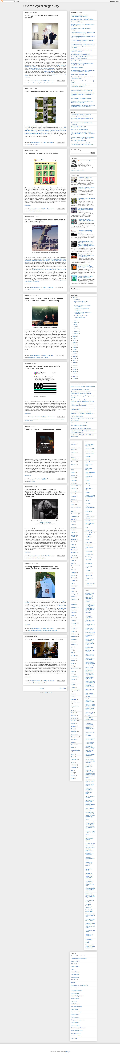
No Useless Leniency (76, 1006)
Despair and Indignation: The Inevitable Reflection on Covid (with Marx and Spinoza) (82, 400)
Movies (38, 144)
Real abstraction (75, 702)
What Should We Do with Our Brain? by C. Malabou (90, 946)
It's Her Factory (75, 972)
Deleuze (73, 532)
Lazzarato (34, 558)
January (76, 333)
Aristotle (73, 467)
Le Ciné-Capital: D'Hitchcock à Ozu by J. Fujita (90, 761)
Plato (72, 682)
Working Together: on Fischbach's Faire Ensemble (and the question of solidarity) (42, 568)
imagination (74, 607)
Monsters (73, 655)
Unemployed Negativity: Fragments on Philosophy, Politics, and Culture (81, 115)
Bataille (73, 477)
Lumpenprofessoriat (76, 990)
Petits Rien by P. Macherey (89, 809)
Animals (30, 144)
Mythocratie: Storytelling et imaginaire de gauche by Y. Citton (88, 790)
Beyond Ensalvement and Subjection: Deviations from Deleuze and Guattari (81, 392)
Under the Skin (89, 573)
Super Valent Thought (76, 1030)
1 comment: (50, 287)
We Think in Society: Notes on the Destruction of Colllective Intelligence (85, 210)
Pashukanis (74, 676)
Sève (72, 710)
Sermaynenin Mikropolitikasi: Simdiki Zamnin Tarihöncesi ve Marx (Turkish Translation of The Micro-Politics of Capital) (82, 139)
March (76, 329)
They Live (88, 570)
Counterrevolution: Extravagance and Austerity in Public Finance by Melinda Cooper (90, 684)
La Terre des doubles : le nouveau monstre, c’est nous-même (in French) (82, 41)
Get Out (87, 483)
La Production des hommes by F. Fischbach (90, 756)
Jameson (30, 683)
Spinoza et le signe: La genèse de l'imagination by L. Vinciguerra (90, 895)
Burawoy (35, 83)
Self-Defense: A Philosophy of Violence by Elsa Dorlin (89, 883)
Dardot (73, 521)
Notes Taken (74, 1009)
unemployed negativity (85, 160)
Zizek (72, 778)
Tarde (72, 728)
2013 (74, 362)
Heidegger (74, 594)
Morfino (73, 658)
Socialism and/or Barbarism (78, 1028)
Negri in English (75, 998)
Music (72, 663)
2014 (74, 360)
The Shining (88, 557)
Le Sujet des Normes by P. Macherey (88, 766)
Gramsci (73, 578)
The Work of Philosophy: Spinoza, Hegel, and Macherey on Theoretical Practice (86, 221)
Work (53, 83)
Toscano (73, 744)
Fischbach (39, 630)
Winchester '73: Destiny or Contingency (81, 428)
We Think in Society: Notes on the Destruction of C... (83, 313)
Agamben (73, 452)
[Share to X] (61, 81)
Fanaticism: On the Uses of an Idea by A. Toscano (90, 714)
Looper (87, 514)
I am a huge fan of (29, 126)
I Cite (72, 969)
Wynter (73, 775)
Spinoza (49, 83)
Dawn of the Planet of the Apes (90, 473)
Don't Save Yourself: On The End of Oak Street (44, 92)
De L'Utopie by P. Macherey (89, 690)
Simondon (73, 718)
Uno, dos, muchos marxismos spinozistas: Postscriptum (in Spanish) (82, 101)
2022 (74, 343)
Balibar (30, 357)
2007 (74, 376)
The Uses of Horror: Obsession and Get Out (43, 429)
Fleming (73, 555)
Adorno (73, 449)
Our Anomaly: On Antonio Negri (79, 74)
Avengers (87, 456)
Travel (72, 754)
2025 (74, 336)
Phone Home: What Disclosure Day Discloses (44, 639)
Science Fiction (43, 683)
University (73, 759)
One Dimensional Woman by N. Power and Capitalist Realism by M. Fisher (90, 803)
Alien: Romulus (89, 451)
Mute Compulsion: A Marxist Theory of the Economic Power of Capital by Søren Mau (90, 782)
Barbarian (88, 459)
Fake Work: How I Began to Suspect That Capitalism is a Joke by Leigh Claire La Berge (90, 707)
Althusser (30, 630)
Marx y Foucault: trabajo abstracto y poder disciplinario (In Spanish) (82, 64)
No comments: (51, 80)
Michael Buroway (51, 74)
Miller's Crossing (89, 520)
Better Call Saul (75, 485)
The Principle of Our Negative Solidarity (81, 98)
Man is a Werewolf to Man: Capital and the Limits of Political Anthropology (82, 57)
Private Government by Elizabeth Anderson (89, 839)
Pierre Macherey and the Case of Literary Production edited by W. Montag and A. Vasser (90, 816)
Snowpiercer (88, 544)
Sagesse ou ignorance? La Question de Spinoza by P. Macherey (89, 876)
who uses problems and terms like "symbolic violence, (42, 68)
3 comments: (50, 355)
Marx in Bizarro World (76, 60)
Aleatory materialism (74, 458)
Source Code (88, 551)
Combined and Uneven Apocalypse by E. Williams (89, 649)
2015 (74, 358)
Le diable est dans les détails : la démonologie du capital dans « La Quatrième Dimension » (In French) (83, 46)
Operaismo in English (76, 1012)
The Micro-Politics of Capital (78, 126)
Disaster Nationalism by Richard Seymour (89, 700)
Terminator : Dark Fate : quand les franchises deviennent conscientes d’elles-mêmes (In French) (83, 94)
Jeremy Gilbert (75, 974)
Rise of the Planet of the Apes (90, 533)
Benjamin (73, 480)
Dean (72, 524)
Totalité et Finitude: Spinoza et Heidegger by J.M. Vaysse (90, 925)
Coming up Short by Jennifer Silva (89, 654)
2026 (74, 297)
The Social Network (88, 560)
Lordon (30, 211)
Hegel (33, 357)
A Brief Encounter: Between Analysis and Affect (83, 386)
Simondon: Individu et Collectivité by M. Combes (90, 890)
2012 (74, 365)
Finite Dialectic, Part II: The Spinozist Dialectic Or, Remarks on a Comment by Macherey (44, 299)
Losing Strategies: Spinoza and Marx (80, 54)
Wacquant (73, 767)
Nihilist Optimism (75, 1004)
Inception (87, 492)
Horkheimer (74, 599)
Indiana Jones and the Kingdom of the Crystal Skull (90, 497)
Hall (72, 583)
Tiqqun (73, 742)
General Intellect (75, 565)
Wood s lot (74, 1038)
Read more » (28, 77)
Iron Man (87, 500)
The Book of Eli (89, 554)
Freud (72, 560)
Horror (34, 144)
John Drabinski (75, 977)
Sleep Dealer (88, 542)
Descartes (35, 289)
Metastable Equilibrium (77, 996)
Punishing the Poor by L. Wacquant (90, 844)
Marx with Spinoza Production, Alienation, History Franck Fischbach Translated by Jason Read (83, 133)
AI (71, 455)
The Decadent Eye (76, 1033)
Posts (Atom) (48, 692)
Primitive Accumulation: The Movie (80, 422)
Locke (44, 630)
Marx (40, 289)
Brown (72, 493)
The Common (74, 736)
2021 (74, 345)
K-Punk (73, 982)
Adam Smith (31, 419)
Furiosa (87, 480)
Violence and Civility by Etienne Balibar (90, 941)
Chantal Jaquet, (35, 69)
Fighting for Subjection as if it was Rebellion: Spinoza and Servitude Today (82, 404)
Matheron (73, 644)
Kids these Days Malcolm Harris (89, 742)
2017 (74, 354)
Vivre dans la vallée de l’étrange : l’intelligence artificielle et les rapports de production (83, 105)
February (76, 331)
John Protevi (74, 980)
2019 (74, 349)
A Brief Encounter (89, 448)
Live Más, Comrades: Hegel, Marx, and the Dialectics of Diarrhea (42, 367)
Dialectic (73, 541)
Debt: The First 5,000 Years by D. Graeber (90, 695)
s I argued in (61, 608)
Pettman (73, 679)
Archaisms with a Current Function (80, 389)
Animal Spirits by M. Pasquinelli (89, 629)
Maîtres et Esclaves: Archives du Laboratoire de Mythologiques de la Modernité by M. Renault (90, 774)
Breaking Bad (74, 491)
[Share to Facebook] (63, 81)
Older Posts (62, 688)
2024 (74, 338)
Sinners (87, 539)
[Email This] (58, 81)
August (76, 299)
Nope (86, 527)
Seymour (73, 715)
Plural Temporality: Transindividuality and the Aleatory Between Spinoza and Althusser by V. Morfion (90, 825)
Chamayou (74, 501)
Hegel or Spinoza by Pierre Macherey (89, 734)
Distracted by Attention (77, 21)
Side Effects (88, 537)
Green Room (88, 485)
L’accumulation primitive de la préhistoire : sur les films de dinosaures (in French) (83, 33)
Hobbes (73, 596)
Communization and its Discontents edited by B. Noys (90, 664)
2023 (74, 340)
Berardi (73, 483)
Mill (72, 650)
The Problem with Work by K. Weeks (90, 920)
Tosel (72, 747)
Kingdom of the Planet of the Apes (90, 506)
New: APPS (74, 1001)
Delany (73, 529)
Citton (29, 558)
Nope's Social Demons (77, 67)
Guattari (73, 580)
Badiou (73, 472)
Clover (73, 511)
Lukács (73, 631)
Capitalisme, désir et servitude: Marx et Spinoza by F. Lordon (90, 634)
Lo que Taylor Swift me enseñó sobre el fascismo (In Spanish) (81, 50)
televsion (73, 734)
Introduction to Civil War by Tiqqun (90, 738)
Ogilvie (73, 671)
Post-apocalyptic (75, 690)
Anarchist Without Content (78, 956)
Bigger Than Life (89, 461)
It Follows (36, 126)
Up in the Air (88, 575)
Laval (72, 620)
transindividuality (29, 420)
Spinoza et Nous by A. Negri (89, 901)
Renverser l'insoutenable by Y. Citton (90, 859)
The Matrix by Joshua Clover (89, 910)
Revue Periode (75, 1025)
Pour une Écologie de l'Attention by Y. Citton (90, 833)
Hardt (72, 588)
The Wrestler (88, 563)
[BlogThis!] (59, 81)
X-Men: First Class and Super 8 (90, 584)
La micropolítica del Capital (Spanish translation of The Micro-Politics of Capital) (82, 143)
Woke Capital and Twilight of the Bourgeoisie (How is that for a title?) (82, 431)
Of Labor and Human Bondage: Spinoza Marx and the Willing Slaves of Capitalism (83, 70)
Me (38, 83)
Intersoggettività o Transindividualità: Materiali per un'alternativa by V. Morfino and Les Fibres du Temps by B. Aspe (90, 608)
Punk (72, 694)
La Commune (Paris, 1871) (88, 510)
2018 (74, 351)
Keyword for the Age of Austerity (79, 985)
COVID (73, 519)
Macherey (38, 357)
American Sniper (89, 453)
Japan (72, 615)
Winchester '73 (89, 578)
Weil (72, 770)
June (75, 322)
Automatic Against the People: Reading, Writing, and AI (85, 276)
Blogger (68, 1051)
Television (73, 731)
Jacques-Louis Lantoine (49, 71)
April (75, 326)
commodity (74, 516)
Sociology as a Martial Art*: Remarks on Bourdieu (85, 178)
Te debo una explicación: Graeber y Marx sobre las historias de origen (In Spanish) (81, 89)
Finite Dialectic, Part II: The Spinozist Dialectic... (81, 316)
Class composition (76, 507)
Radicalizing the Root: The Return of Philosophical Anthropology (80, 85)
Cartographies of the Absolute (79, 958)
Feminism (73, 550)
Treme (73, 756)
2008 (74, 374)
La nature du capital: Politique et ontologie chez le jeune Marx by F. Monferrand (90, 749)
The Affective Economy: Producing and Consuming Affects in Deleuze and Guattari (86, 266)
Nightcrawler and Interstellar (89, 524)
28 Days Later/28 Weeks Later (89, 445)
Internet (73, 610)
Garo (72, 563)
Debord (73, 527)
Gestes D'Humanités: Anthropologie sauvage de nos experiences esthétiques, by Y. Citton (90, 726)
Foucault (73, 558)
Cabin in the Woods (88, 469)
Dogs (72, 544)
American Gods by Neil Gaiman (90, 625)
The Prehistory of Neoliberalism (79, 425)
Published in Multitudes (45, 522)
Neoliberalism (74, 668)
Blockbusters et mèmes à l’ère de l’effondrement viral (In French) (79, 15)
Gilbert (73, 570)
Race (45, 83)
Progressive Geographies (77, 1020)
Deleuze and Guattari (44, 419)
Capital (73, 499)
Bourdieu (30, 83)
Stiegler (73, 726)
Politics (42, 83)
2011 (74, 367)
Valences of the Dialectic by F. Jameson (89, 936)
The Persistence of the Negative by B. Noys (90, 915)
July (75, 320)
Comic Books (74, 513)
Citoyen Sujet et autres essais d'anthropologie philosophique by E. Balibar (89, 642)
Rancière (73, 699)
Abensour (73, 444)
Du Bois (73, 547)
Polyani (73, 687)
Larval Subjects (75, 988)
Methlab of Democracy (77, 416)
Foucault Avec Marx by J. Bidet (89, 718)
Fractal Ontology (75, 966)
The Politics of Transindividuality (79, 129)
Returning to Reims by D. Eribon (88, 869)
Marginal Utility (75, 993)
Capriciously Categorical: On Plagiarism (41, 153)
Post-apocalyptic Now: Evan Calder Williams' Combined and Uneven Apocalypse (86, 255)
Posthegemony (75, 1017)
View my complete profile (77, 170)
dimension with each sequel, (31, 133)
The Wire (73, 739)
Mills (33, 211)
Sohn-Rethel (74, 720)
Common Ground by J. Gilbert (89, 659)
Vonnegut (73, 765)
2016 (74, 356)
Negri (72, 666)
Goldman (73, 572)
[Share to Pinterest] (64, 81)
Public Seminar (75, 1022)
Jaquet (73, 618)
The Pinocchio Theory (77, 1036)
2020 (74, 347)
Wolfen (87, 581)
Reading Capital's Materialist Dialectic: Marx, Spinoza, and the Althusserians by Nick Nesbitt (90, 851)
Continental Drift (75, 961)
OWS (72, 674)
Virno (72, 762)
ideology (73, 604)
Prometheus (88, 530)
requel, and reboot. (43, 133)
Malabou (73, 639)
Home (42, 688)
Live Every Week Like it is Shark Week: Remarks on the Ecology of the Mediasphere (82, 412)
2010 (74, 369)
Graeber (73, 575)
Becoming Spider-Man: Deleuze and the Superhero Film (86, 188)
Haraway (73, 586)
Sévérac (39, 558)
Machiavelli (74, 636)
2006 (74, 378)
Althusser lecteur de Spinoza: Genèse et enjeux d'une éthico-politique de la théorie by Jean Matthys (90, 597)
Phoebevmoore (75, 1014)
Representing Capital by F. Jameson (88, 864)
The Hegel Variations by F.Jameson (88, 906)
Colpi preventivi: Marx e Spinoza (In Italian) (82, 19)
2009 (74, 371)
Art (72, 469)
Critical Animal (74, 964)
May (75, 324)
